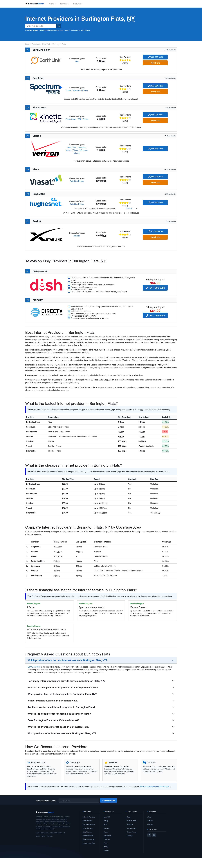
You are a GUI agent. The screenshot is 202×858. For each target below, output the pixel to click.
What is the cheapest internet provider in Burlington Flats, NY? (63, 687)
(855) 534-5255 (156, 85)
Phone (85, 90)
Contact (150, 824)
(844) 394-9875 (156, 114)
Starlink (29, 441)
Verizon (29, 436)
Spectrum (30, 426)
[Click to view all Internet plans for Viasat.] (46, 179)
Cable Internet (87, 828)
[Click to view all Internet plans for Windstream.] (46, 117)
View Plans (155, 62)
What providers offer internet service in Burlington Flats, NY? (62, 733)
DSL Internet (87, 832)
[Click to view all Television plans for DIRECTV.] (46, 312)
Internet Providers (89, 817)
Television (76, 90)
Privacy (38, 836)
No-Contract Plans (89, 843)
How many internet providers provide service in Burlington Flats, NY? (66, 681)
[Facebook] (149, 835)
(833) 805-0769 (156, 176)
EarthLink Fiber (33, 422)
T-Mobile (107, 839)
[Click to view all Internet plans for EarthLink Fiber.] (46, 59)
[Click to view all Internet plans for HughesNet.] (46, 202)
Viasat (29, 446)
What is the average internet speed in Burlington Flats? (58, 726)
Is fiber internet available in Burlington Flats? (53, 700)
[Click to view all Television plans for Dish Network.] (46, 284)
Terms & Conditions (47, 836)
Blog (128, 817)
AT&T (106, 824)
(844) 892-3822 (156, 287)
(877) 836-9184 (156, 231)
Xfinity (106, 820)
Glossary (130, 824)
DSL (79, 119)
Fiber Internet (87, 820)
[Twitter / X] (154, 835)
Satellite (73, 181)
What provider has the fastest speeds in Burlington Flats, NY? (62, 694)
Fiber (77, 61)
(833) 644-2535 (156, 202)
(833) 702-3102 (156, 315)
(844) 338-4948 (156, 148)
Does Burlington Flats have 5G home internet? (53, 720)
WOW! (106, 847)
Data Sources (131, 828)
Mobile (69, 150)
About (149, 817)
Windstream (31, 431)
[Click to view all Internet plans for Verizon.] (46, 148)
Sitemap (129, 835)
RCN (105, 843)
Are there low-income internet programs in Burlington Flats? (61, 707)
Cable (68, 90)
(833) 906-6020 (156, 57)
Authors (150, 820)
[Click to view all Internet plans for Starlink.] (46, 234)
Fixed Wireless (88, 835)
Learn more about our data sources (154, 786)
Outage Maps (131, 832)
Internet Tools (131, 820)
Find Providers (109, 800)
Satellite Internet (88, 839)
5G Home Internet (89, 824)
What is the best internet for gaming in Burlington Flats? (59, 713)
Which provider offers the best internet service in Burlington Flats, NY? (67, 660)
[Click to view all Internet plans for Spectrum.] (46, 88)
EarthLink (107, 817)
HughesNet (31, 450)
